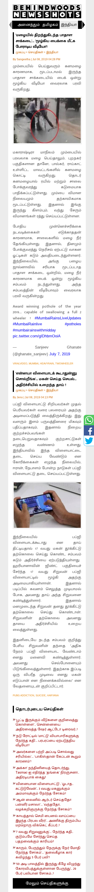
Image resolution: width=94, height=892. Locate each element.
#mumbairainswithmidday (34, 330)
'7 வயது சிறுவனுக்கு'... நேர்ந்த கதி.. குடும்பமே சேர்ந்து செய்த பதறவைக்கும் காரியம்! (44, 837)
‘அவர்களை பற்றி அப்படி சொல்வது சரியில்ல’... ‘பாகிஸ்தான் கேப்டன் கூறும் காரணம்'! (48, 757)
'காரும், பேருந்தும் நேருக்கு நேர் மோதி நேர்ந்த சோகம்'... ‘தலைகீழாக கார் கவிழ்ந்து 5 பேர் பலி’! (48, 853)
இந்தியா (69, 24)
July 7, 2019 (59, 354)
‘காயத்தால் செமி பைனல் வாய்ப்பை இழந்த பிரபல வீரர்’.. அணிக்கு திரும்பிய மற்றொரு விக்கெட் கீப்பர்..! (48, 821)
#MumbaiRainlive (27, 324)
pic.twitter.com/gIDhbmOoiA (36, 336)
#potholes (73, 324)
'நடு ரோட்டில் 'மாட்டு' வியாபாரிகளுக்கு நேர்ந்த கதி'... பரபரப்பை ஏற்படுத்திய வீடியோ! (47, 741)
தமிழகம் (50, 24)
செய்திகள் (35, 52)
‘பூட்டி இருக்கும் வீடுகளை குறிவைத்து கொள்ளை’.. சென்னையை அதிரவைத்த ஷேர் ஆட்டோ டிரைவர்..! (47, 725)
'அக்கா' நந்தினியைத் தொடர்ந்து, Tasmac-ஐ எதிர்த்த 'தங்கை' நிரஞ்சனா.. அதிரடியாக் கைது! (47, 773)
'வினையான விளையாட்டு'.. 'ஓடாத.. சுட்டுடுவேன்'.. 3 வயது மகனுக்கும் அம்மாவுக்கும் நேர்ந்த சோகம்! (44, 789)
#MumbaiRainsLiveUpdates (58, 318)
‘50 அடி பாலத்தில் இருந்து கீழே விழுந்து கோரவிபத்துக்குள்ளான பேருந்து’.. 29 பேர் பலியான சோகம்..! (48, 869)
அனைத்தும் (29, 24)
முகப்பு (20, 52)
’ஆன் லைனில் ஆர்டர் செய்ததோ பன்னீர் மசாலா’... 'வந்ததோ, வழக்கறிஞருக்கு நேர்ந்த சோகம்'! (43, 805)
